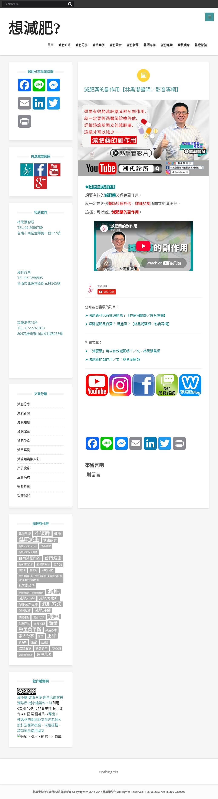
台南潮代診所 (26, 564)
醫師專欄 (150, 45)
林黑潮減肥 (47, 570)
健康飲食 (50, 540)
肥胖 (51, 635)
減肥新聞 (133, 45)
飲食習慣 (25, 648)
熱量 (53, 623)
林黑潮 (33, 570)
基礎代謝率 (43, 564)
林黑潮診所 (27, 585)
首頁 (50, 45)
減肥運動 (167, 45)
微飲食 (22, 570)
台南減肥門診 (29, 558)
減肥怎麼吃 (48, 598)
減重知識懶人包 (28, 459)
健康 (57, 534)
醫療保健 (201, 45)
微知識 (58, 564)
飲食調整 (41, 648)
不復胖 (42, 533)
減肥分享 (81, 45)
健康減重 (29, 539)
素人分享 (26, 636)
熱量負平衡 (30, 629)
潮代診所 (39, 623)
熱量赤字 (51, 630)
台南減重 (53, 558)
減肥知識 (64, 45)
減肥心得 (27, 598)
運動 (33, 642)
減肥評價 (43, 610)
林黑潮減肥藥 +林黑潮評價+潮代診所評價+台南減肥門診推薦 (40, 578)
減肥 (53, 591)
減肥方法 (52, 604)
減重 (54, 616)
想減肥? (35, 28)
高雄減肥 (56, 648)
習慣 (40, 636)
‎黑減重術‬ (25, 534)
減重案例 (99, 45)
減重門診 (24, 623)
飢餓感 (44, 642)
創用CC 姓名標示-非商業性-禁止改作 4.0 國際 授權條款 (40, 708)
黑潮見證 (44, 654)
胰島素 (22, 642)
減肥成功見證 (28, 604)
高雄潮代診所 (26, 654)
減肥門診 (38, 617)
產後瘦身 (184, 45)
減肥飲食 (116, 45)
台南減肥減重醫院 (28, 552)
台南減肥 (46, 546)
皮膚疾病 (23, 477)
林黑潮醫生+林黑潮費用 (31, 592)
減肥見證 (25, 610)
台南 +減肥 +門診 (28, 546)
